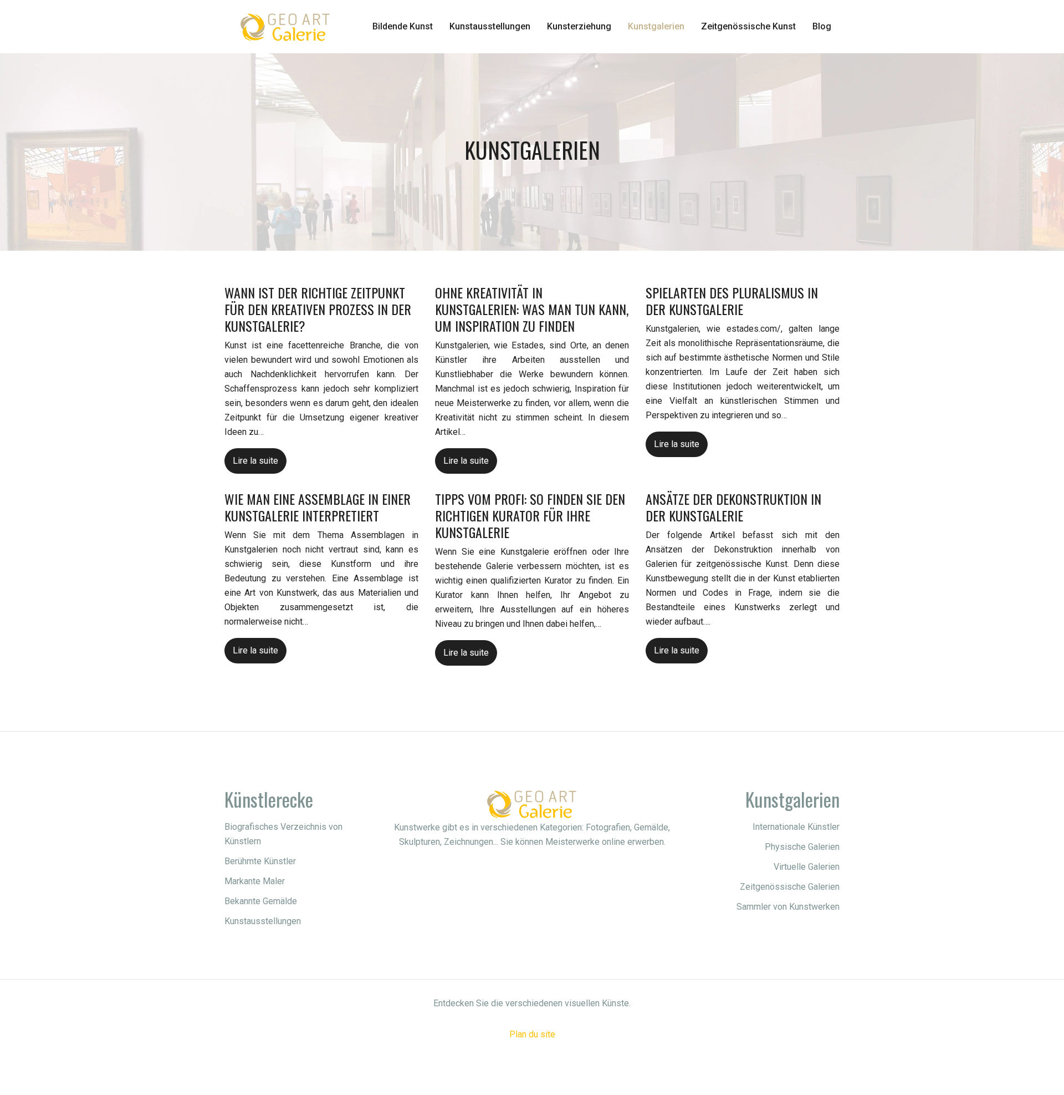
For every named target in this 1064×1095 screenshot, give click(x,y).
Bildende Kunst (402, 26)
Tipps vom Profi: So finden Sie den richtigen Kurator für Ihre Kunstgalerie (530, 515)
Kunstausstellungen (489, 26)
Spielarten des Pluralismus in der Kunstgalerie (732, 300)
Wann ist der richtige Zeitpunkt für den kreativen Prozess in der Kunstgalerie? (317, 309)
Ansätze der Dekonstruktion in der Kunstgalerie (733, 507)
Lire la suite (255, 460)
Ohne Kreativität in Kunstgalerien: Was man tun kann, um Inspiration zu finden (531, 309)
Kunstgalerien (656, 26)
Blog (821, 26)
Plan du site (532, 1034)
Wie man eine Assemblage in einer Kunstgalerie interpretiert (317, 507)
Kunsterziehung (579, 26)
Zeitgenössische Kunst (748, 26)
